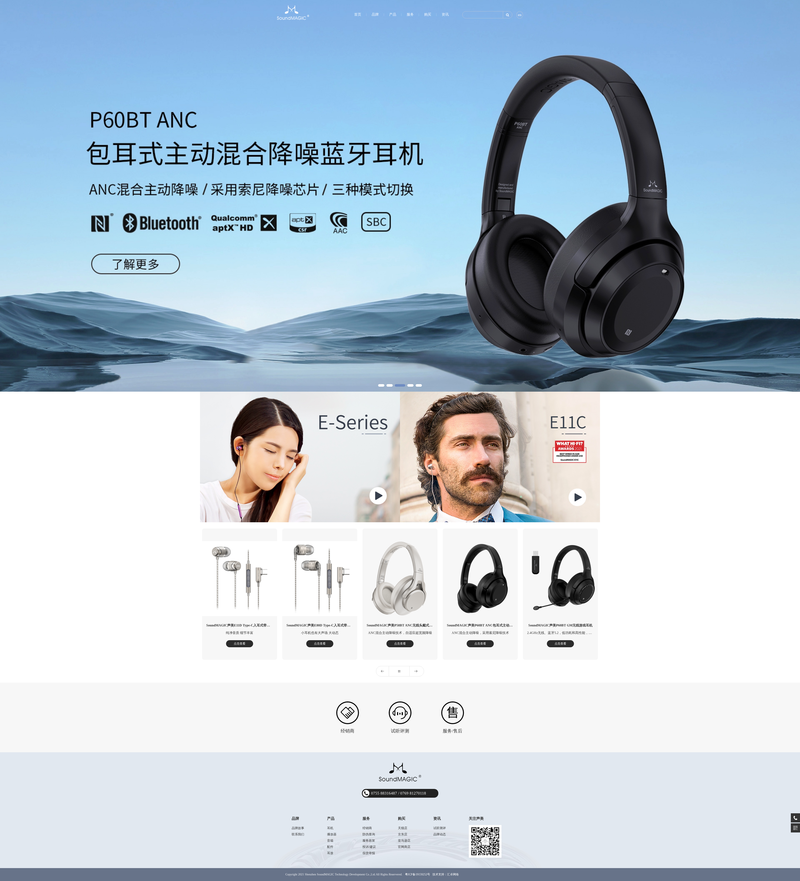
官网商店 (404, 847)
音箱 (330, 840)
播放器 (331, 834)
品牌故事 (298, 828)
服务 (410, 14)
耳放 (330, 853)
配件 (330, 847)
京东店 (402, 834)
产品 (392, 14)
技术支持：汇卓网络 (445, 874)
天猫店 (402, 828)
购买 (427, 14)
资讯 (445, 14)
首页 (357, 14)
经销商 (367, 828)
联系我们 (298, 834)
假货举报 (368, 853)
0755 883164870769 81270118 (398, 793)
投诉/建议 (369, 847)
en (519, 15)
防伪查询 (368, 834)
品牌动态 (439, 834)
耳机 (330, 828)
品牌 (375, 14)
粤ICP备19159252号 (417, 874)
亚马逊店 (404, 840)
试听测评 (439, 828)
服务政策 (368, 840)
